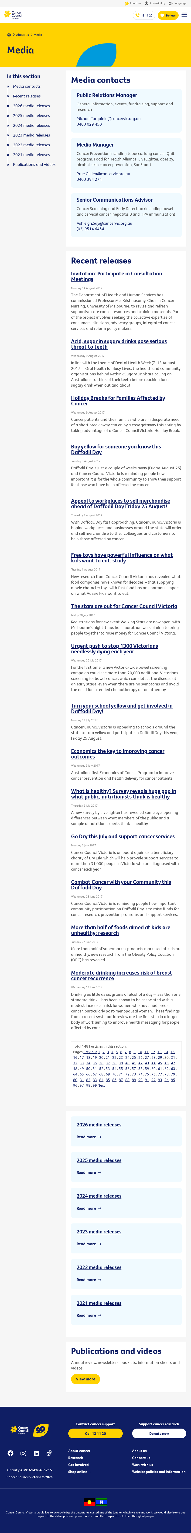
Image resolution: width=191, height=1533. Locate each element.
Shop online (77, 1471)
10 (140, 1051)
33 (82, 1063)
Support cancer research (159, 1424)
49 (82, 1068)
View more (85, 1379)
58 (140, 1068)
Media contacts (27, 86)
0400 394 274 (89, 179)
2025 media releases (99, 1160)
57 (134, 1068)
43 (147, 1063)
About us (135, 3)
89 (134, 1079)
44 (153, 1063)
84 (101, 1079)
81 (82, 1079)
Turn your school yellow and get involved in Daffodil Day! (122, 708)
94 (166, 1079)
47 (173, 1063)
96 (75, 1085)
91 (147, 1079)
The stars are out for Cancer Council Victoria (124, 605)
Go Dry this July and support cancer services (123, 836)
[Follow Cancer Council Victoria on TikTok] (49, 1456)
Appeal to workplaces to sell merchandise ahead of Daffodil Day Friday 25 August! (120, 503)
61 (160, 1068)
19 (95, 1057)
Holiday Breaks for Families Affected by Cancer (118, 400)
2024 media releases (99, 1195)
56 (127, 1068)
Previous (90, 1051)
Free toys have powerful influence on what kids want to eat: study (122, 557)
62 (166, 1068)
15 (173, 1051)
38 (114, 1063)
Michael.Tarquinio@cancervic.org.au (109, 118)
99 (95, 1085)
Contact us (141, 1457)
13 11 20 (146, 15)
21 (108, 1057)
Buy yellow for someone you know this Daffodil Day (116, 449)
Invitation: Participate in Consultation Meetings (116, 276)
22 (114, 1057)
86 (114, 1079)
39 (121, 1063)
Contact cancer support (95, 1424)
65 (82, 1074)
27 (147, 1057)
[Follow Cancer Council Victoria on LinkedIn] (36, 1456)
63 (173, 1068)
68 (101, 1074)
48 (75, 1068)
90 (140, 1079)
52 (101, 1068)
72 (127, 1074)
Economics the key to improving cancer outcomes (117, 753)
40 (127, 1063)
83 (95, 1079)
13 (159, 1051)
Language (180, 3)
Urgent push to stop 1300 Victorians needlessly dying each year (114, 648)
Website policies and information (159, 1471)
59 (147, 1068)
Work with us (142, 1464)
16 (75, 1057)
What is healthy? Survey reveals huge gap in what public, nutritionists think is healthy (123, 793)
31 (173, 1057)
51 (95, 1068)
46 (166, 1063)
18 (88, 1057)
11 (146, 1051)
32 (75, 1063)
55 (121, 1068)
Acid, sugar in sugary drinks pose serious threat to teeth (119, 343)
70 (114, 1074)
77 (160, 1074)
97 (82, 1085)
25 (134, 1057)
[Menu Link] (184, 17)
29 (160, 1057)
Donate (171, 15)
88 (127, 1079)
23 (121, 1057)
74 (140, 1074)
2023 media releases (99, 1231)
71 (121, 1074)
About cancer (79, 1450)
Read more (86, 1136)
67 (95, 1074)
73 (134, 1074)
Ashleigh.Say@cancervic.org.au (104, 223)
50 (88, 1068)
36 (101, 1063)
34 (88, 1063)
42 (140, 1063)
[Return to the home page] (12, 18)
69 (108, 1074)
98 (88, 1085)
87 (121, 1079)
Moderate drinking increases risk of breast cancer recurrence (121, 975)
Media (38, 35)
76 (153, 1074)
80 (75, 1079)
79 (173, 1074)
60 (153, 1068)
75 (147, 1074)
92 (153, 1079)
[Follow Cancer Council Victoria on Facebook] (10, 1456)
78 (166, 1074)
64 (75, 1074)
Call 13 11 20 (95, 1433)
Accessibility (157, 3)
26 (140, 1057)
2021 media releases (99, 1303)
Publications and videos (34, 164)
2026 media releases (99, 1124)
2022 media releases (99, 1267)
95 (173, 1079)
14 (166, 1051)
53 (108, 1068)
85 (108, 1079)
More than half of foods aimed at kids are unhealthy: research (120, 930)
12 (153, 1051)
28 (153, 1057)
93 (160, 1079)
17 (82, 1057)
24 (127, 1057)
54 (114, 1068)
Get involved (78, 1464)
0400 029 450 (89, 124)
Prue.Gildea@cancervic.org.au (103, 173)
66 (88, 1074)
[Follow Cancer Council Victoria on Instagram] (23, 1456)
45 (160, 1063)
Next (101, 1085)
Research (75, 1457)
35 (95, 1063)
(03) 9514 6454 (90, 228)
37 (108, 1063)
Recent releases (27, 96)
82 (88, 1079)
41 (134, 1063)
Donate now (159, 1433)
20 (101, 1057)
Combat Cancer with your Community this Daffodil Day (121, 884)
